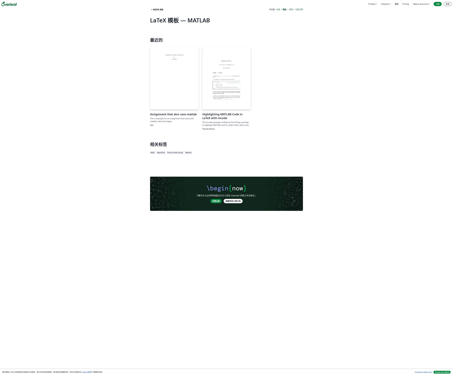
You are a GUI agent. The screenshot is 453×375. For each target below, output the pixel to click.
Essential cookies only (423, 372)
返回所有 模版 (157, 9)
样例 (291, 9)
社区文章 (299, 9)
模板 (284, 9)
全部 (278, 9)
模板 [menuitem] (397, 4)
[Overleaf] (9, 4)
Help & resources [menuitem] (420, 4)
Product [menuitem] (372, 4)
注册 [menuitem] (438, 4)
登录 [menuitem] (447, 4)
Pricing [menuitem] (406, 4)
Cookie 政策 (86, 372)
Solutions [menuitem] (385, 4)
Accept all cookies (442, 372)
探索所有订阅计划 (233, 201)
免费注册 (216, 201)
